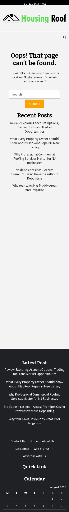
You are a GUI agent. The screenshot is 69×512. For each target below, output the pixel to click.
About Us (48, 441)
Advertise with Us (34, 456)
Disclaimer (22, 448)
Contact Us (18, 441)
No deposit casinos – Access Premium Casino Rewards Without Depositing (34, 174)
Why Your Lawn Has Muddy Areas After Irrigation (34, 187)
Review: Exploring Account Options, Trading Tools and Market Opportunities (34, 127)
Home (34, 441)
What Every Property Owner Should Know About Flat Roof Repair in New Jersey (34, 143)
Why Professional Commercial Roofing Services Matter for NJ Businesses (34, 158)
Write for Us (41, 448)
